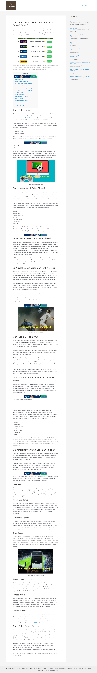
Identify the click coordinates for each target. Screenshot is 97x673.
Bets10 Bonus (19, 92)
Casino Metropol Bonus (21, 96)
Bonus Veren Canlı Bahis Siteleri (21, 81)
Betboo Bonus (19, 102)
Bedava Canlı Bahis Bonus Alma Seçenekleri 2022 (80, 76)
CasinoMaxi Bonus (20, 104)
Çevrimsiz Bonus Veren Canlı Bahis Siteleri (24, 90)
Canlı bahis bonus (29, 117)
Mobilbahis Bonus (20, 94)
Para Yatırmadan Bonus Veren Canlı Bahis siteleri (25, 88)
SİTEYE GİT (49, 41)
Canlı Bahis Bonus (85, 5)
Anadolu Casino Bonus (21, 100)
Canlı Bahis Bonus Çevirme (20, 105)
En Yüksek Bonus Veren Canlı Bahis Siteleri (24, 85)
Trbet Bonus (19, 98)
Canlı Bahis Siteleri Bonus (20, 87)
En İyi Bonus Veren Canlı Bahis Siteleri (23, 83)
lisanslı (35, 622)
